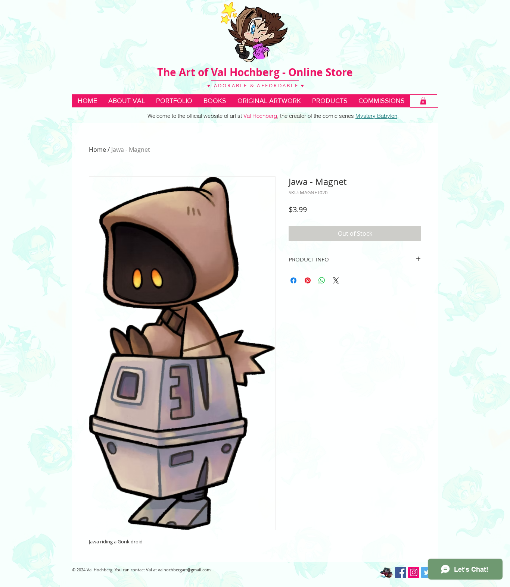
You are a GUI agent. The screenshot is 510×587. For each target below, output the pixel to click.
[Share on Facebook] (293, 280)
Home (97, 149)
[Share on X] (336, 280)
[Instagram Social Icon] (413, 572)
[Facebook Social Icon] (400, 572)
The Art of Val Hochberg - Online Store (255, 72)
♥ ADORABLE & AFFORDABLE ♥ (255, 85)
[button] (215, 100)
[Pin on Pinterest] (307, 280)
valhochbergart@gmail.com (184, 569)
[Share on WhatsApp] (321, 280)
